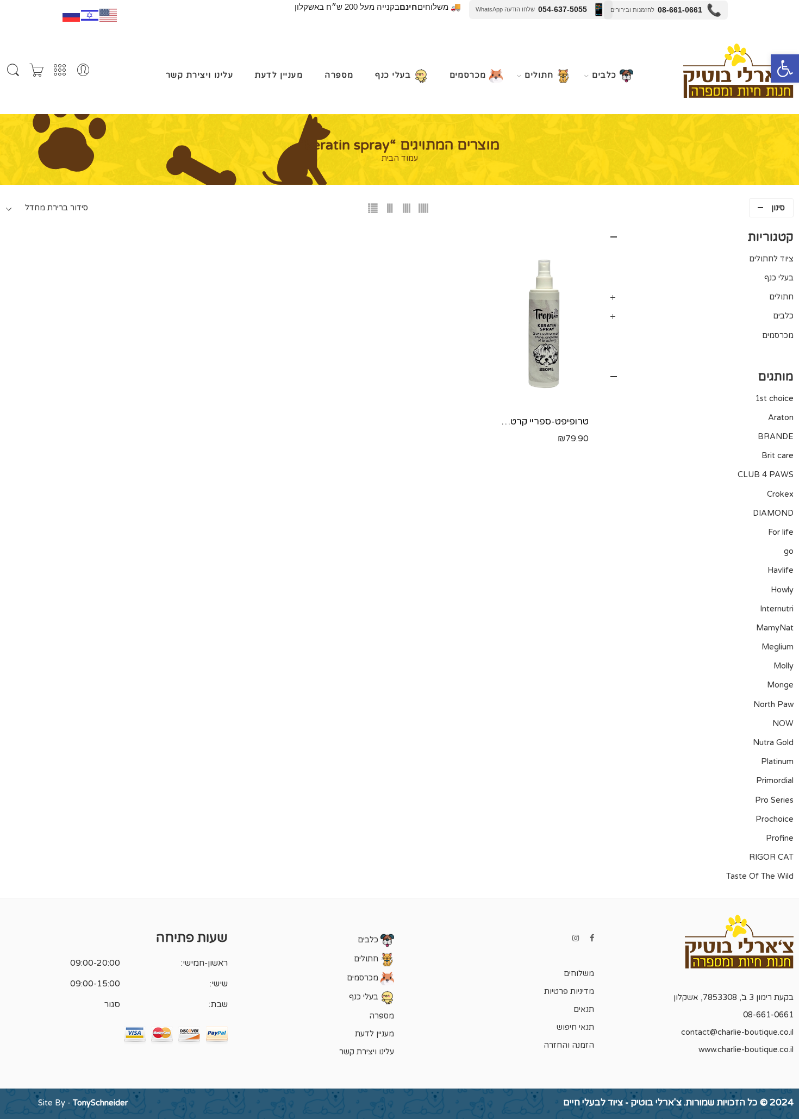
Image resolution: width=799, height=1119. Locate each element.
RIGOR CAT (771, 857)
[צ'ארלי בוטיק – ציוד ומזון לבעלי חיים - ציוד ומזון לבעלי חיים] (738, 70)
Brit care (777, 455)
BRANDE (776, 436)
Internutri (777, 609)
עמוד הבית (400, 159)
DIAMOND (773, 513)
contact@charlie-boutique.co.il (737, 1032)
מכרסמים (470, 75)
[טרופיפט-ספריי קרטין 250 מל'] (544, 318)
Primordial (775, 780)
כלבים (606, 75)
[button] (785, 68)
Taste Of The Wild (760, 876)
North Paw (773, 704)
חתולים (541, 75)
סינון (778, 207)
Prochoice (775, 819)
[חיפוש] (13, 70)
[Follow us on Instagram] (575, 938)
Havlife (780, 570)
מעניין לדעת (279, 75)
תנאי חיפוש (575, 1027)
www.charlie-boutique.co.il (746, 1049)
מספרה (338, 75)
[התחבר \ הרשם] (83, 70)
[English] (108, 14)
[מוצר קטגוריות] (59, 70)
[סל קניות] (36, 70)
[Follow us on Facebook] (592, 938)
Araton (781, 417)
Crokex (780, 494)
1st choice (774, 398)
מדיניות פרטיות (569, 991)
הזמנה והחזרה (569, 1045)
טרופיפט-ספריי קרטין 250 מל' (544, 421)
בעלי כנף (394, 75)
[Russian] (72, 14)
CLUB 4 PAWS (766, 474)
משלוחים (579, 973)
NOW (783, 723)
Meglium (777, 647)
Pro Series (774, 800)
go (789, 551)
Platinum (777, 761)
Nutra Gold (773, 742)
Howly (782, 590)
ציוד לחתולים (771, 259)
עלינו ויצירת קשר (199, 75)
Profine (780, 838)
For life (781, 532)
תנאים (583, 1009)
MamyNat (775, 628)
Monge (780, 685)
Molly (783, 666)
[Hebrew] (90, 14)
